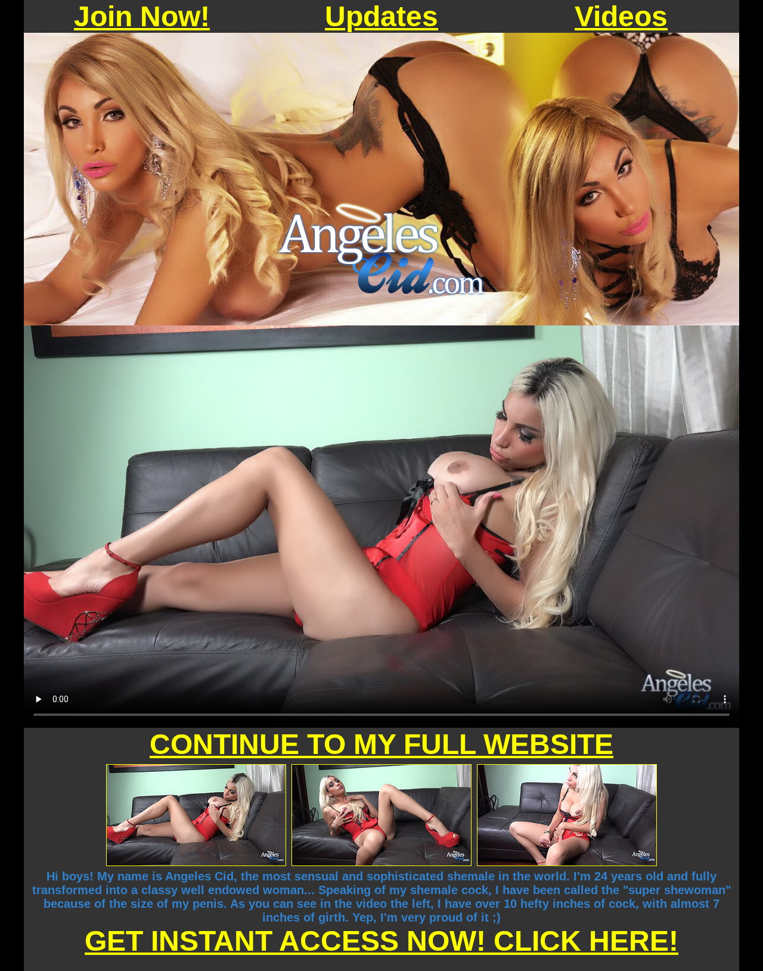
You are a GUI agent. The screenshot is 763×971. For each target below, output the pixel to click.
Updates (381, 16)
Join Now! (142, 16)
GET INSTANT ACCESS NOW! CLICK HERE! (381, 941)
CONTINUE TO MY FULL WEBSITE (381, 744)
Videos (621, 16)
